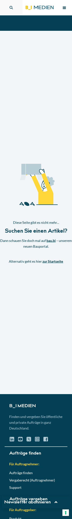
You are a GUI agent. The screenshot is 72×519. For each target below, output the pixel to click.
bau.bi (51, 240)
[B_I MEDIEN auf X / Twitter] (28, 440)
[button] (36, 212)
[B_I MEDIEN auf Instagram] (37, 440)
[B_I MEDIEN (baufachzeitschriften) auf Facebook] (45, 440)
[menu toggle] (64, 7)
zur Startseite (52, 261)
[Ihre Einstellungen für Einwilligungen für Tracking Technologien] (65, 512)
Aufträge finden (21, 473)
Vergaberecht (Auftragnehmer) (32, 480)
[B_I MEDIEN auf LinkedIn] (12, 440)
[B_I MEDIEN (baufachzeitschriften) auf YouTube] (20, 440)
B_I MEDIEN (22, 406)
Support (15, 487)
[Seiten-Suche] (11, 7)
